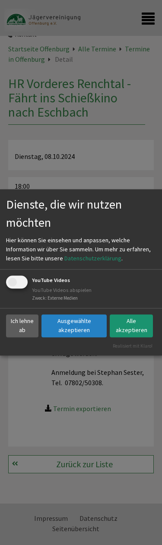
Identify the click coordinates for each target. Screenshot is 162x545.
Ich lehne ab (22, 325)
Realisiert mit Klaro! (132, 346)
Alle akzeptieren (131, 325)
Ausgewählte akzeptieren (74, 325)
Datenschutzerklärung (92, 258)
